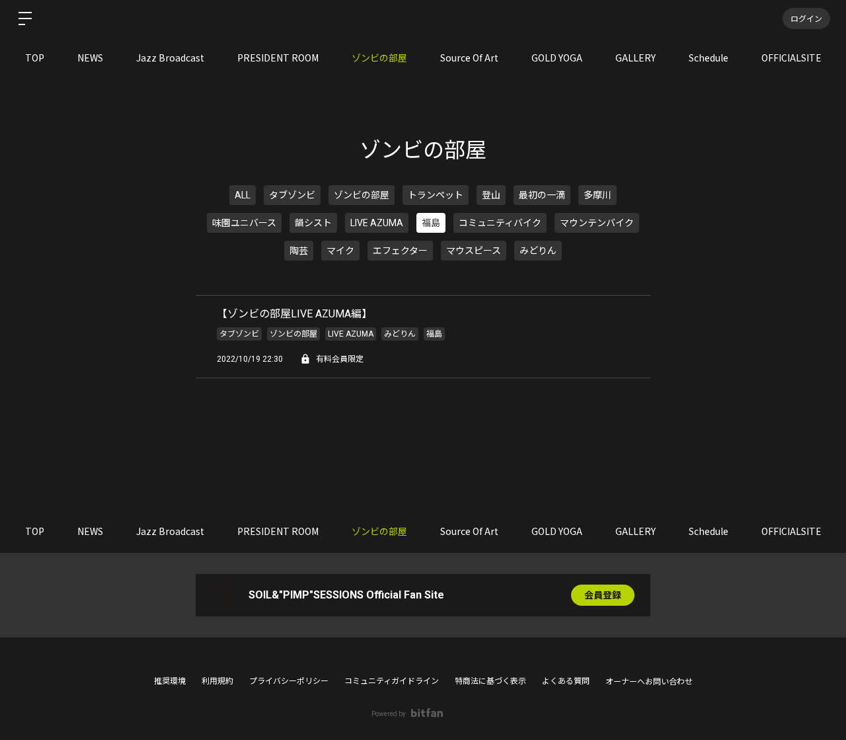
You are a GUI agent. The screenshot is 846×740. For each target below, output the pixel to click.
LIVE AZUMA (376, 223)
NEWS (90, 57)
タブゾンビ (292, 195)
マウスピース (473, 250)
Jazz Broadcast (170, 57)
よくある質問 (566, 681)
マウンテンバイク (597, 223)
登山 (491, 195)
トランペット (435, 195)
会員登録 (602, 595)
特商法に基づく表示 (490, 681)
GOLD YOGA (556, 57)
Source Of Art (469, 57)
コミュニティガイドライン (391, 681)
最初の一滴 (542, 195)
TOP (34, 57)
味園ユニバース (244, 223)
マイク (340, 250)
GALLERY (635, 57)
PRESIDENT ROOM (278, 57)
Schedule (708, 57)
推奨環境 (170, 681)
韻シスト (313, 223)
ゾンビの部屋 (379, 57)
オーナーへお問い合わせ (649, 682)
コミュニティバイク (500, 223)
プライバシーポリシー (288, 681)
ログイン (806, 18)
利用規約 (217, 681)
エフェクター (400, 250)
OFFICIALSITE (791, 57)
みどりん (538, 250)
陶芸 (298, 250)
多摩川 (597, 195)
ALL (242, 195)
